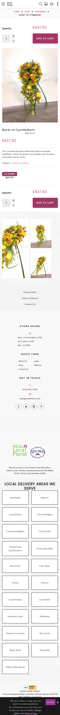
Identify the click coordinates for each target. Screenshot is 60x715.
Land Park (44, 599)
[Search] (41, 4)
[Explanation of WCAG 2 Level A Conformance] (30, 687)
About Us (23, 361)
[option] (30, 85)
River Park (15, 650)
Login (36, 361)
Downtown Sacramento (15, 548)
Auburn (45, 497)
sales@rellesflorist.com (30, 398)
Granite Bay (15, 599)
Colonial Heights (15, 531)
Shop (27, 11)
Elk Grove (15, 565)
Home (17, 11)
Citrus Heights (44, 514)
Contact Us (30, 304)
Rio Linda (44, 633)
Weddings (40, 11)
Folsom (45, 582)
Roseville (45, 650)
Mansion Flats (15, 616)
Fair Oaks (44, 565)
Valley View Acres (15, 667)
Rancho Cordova (15, 633)
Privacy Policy (30, 292)
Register (38, 365)
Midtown (45, 616)
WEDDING (25, 163)
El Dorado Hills (45, 548)
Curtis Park (45, 531)
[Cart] (46, 4)
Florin (15, 582)
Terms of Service (30, 298)
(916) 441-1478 (30, 389)
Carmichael (15, 514)
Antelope (15, 497)
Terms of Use (30, 713)
